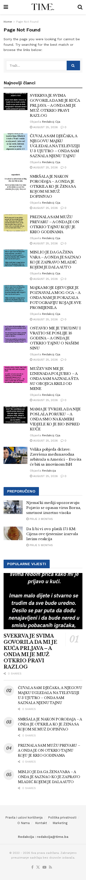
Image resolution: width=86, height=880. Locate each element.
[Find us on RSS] (50, 867)
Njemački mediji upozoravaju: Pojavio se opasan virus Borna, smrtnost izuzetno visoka (53, 508)
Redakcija (49, 470)
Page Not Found (27, 21)
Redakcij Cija (51, 121)
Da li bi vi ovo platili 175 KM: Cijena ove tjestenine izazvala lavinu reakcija (52, 534)
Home (8, 21)
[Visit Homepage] (42, 7)
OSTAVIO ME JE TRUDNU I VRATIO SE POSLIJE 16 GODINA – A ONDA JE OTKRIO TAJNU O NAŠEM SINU (55, 338)
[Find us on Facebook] (32, 867)
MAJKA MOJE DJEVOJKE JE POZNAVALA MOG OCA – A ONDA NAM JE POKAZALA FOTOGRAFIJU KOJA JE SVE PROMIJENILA (55, 297)
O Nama (23, 823)
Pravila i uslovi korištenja (24, 817)
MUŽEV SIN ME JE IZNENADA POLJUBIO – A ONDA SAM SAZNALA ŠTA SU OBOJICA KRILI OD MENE (54, 378)
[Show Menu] (6, 7)
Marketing (60, 823)
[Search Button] (80, 7)
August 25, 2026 (45, 127)
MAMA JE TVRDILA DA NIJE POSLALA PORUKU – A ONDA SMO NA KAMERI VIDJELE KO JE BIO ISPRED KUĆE (55, 419)
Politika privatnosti (62, 817)
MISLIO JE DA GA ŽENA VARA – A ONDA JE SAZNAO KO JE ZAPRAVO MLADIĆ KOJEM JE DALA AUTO (49, 777)
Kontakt (41, 823)
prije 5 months (41, 545)
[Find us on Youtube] (44, 867)
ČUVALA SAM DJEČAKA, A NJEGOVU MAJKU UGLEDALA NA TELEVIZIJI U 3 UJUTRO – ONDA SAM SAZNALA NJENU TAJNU (55, 146)
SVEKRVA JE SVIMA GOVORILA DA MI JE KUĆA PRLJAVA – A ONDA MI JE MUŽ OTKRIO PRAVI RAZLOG (55, 105)
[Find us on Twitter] (38, 867)
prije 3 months (41, 519)
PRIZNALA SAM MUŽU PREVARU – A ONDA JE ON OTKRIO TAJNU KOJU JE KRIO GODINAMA (49, 750)
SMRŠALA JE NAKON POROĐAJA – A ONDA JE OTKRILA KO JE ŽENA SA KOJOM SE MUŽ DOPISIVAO (53, 186)
